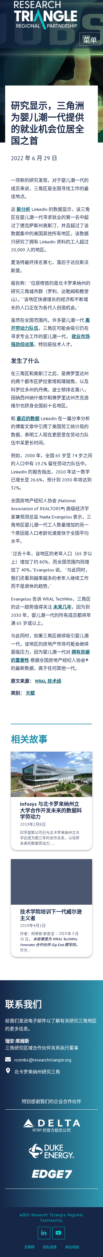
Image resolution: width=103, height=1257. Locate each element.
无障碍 (29, 1247)
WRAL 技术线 (48, 681)
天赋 (30, 693)
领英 (44, 1233)
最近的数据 (28, 418)
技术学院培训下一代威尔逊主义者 (51, 915)
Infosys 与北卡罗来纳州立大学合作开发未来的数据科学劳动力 (51, 810)
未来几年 (62, 607)
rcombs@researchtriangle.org (42, 1060)
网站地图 (72, 1247)
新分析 (23, 209)
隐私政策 (50, 1247)
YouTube (58, 1233)
